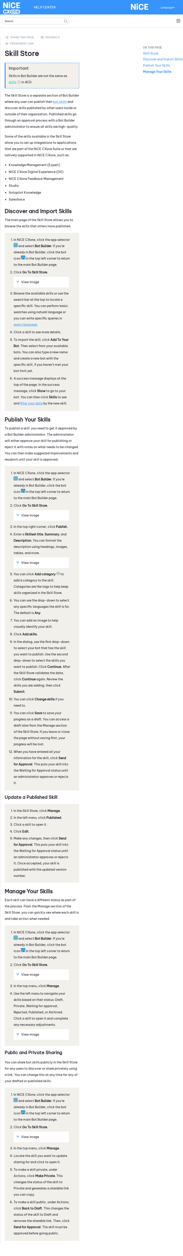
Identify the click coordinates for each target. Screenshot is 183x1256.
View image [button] (30, 282)
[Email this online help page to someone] (20, 37)
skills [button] (12, 82)
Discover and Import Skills (163, 59)
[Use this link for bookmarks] (20, 44)
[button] (65, 21)
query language (25, 325)
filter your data (31, 403)
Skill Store (150, 53)
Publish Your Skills (156, 65)
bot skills (60, 102)
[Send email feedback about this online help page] (55, 37)
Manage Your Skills (157, 72)
